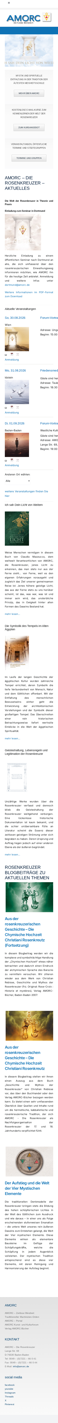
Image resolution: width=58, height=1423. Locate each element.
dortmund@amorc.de (17, 284)
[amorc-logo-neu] (29, 13)
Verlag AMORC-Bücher (17, 1328)
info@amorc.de (21, 1366)
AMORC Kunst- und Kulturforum (22, 1324)
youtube (9, 1389)
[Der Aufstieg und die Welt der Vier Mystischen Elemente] (29, 1162)
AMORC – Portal (13, 1320)
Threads (9, 1396)
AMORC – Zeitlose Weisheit (19, 1313)
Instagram (10, 1392)
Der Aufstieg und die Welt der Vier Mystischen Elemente (27, 1188)
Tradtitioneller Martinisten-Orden (22, 1317)
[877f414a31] (17, 512)
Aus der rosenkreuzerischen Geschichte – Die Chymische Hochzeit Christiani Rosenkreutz (25, 1058)
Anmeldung (12, 359)
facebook (10, 1385)
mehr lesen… (12, 613)
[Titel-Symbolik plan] (17, 637)
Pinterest (9, 1404)
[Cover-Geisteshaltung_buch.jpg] (17, 761)
